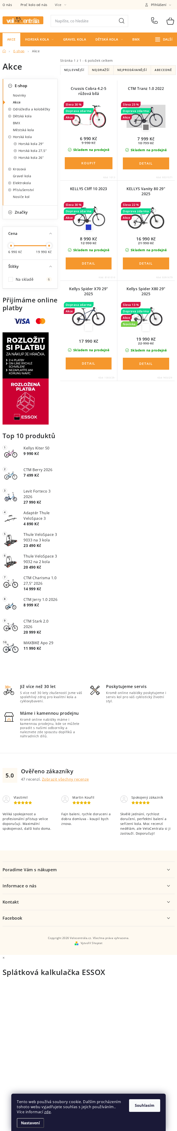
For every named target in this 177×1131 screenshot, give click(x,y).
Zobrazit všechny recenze (65, 779)
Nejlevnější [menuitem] (74, 70)
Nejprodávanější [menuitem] (132, 70)
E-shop (21, 85)
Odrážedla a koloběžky (31, 109)
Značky (21, 212)
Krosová (19, 169)
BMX (16, 123)
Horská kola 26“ (31, 157)
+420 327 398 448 (155, 21)
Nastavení (30, 1122)
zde (47, 1111)
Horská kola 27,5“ (32, 150)
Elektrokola (22, 183)
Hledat (121, 21)
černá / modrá (88, 227)
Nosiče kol (21, 197)
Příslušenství (23, 190)
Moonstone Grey (146, 327)
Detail (146, 163)
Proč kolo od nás (34, 5)
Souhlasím (144, 1105)
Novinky (19, 95)
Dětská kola (22, 116)
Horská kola (22, 137)
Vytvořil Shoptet (92, 943)
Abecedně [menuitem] (163, 70)
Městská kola (23, 130)
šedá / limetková (146, 127)
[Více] (164, 39)
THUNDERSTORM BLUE (88, 327)
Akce (17, 102)
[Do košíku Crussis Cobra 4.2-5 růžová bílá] (89, 163)
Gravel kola (22, 176)
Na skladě (33, 279)
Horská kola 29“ (31, 144)
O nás (7, 5)
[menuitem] (11, 39)
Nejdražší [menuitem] (101, 70)
